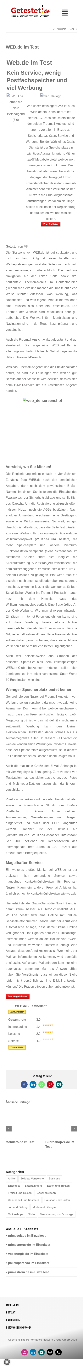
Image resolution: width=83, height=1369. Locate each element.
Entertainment (33, 1188)
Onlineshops (15, 1217)
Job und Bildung (18, 1210)
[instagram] (24, 1355)
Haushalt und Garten (57, 1202)
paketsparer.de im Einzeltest (28, 1265)
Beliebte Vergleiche (32, 1181)
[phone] (58, 1355)
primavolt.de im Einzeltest (27, 1238)
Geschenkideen (46, 1195)
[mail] (50, 1355)
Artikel (11, 1181)
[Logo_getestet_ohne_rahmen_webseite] (29, 4)
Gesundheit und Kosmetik (23, 1202)
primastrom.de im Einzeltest (28, 1275)
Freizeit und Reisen (20, 1195)
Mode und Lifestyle (44, 1210)
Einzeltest (14, 1188)
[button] (9, 1130)
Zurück (61, 29)
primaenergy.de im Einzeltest (29, 1247)
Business (54, 1181)
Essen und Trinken (58, 1188)
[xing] (41, 1355)
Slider (31, 1217)
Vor (71, 29)
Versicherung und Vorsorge (56, 1217)
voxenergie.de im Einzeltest (28, 1256)
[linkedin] (33, 1355)
